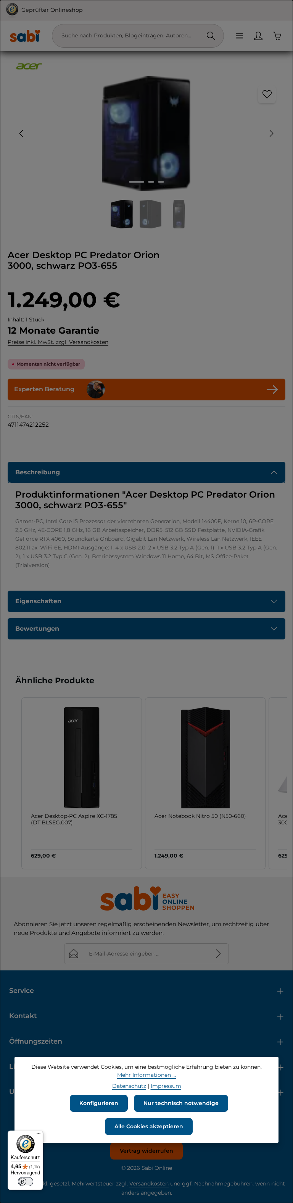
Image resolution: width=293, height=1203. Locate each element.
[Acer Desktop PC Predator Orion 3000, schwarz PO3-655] (146, 133)
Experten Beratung (44, 389)
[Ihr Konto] (258, 35)
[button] (13, 783)
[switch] (25, 1181)
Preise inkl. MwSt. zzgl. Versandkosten (58, 342)
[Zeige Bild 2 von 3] (151, 182)
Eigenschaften (38, 601)
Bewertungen (37, 628)
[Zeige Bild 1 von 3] (136, 182)
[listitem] (81, 783)
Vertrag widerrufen (146, 1150)
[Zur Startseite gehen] (25, 35)
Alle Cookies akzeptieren (148, 1126)
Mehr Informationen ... (146, 1074)
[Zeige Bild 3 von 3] (161, 182)
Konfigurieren (98, 1103)
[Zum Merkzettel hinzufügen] (267, 94)
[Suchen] (211, 35)
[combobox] (130, 35)
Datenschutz (129, 1086)
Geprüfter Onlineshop (52, 9)
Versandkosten (149, 1183)
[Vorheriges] (22, 133)
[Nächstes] (271, 133)
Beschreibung (37, 472)
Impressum (166, 1086)
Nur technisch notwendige (181, 1103)
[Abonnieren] (218, 953)
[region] (146, 152)
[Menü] (239, 35)
